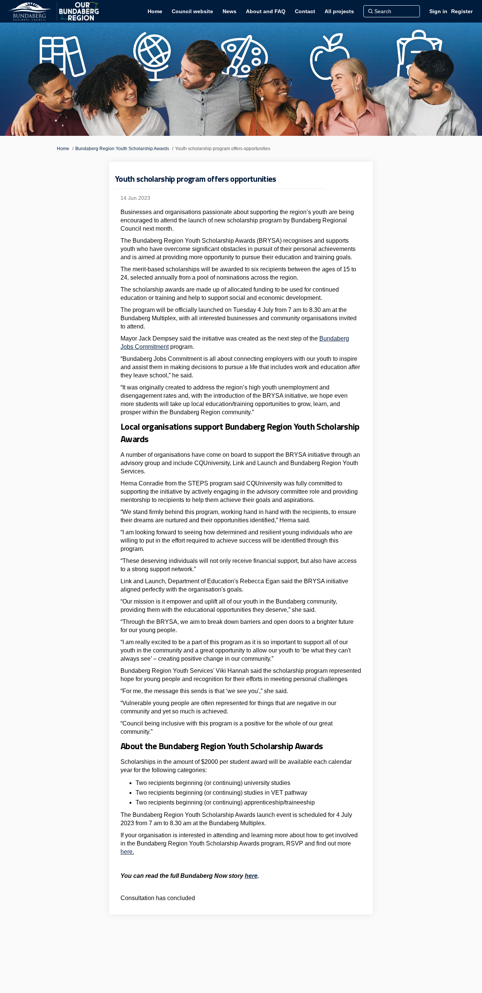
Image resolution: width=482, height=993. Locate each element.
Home (63, 148)
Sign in (438, 11)
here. (127, 852)
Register (462, 11)
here (251, 876)
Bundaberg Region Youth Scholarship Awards (122, 148)
